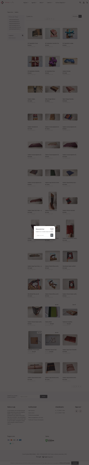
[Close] (55, 226)
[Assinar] (51, 235)
